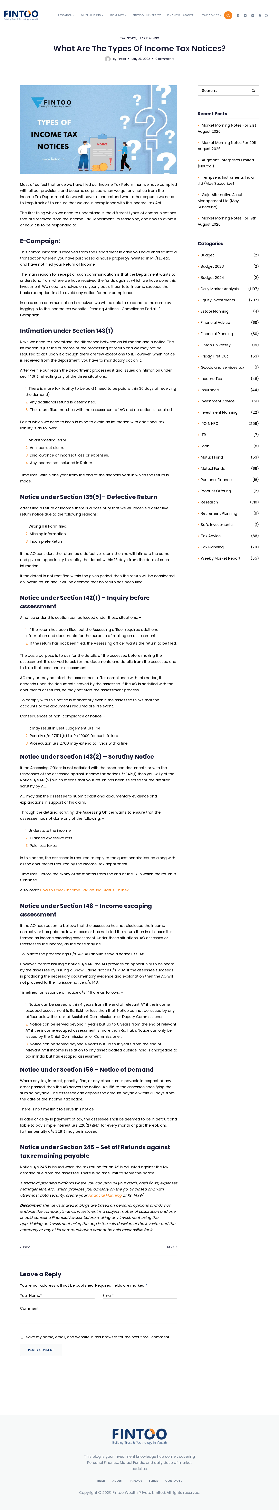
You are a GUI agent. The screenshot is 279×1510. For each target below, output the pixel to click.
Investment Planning (219, 412)
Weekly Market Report (220, 558)
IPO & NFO (209, 423)
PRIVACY (136, 1481)
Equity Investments (218, 300)
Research (209, 502)
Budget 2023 (212, 266)
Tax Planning (149, 38)
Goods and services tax (222, 367)
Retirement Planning (219, 513)
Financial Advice (215, 322)
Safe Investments (217, 524)
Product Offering (216, 490)
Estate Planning (215, 311)
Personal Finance (216, 479)
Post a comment (41, 1350)
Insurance (210, 389)
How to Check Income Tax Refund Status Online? (84, 890)
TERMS (153, 1481)
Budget (207, 255)
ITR (203, 434)
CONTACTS (173, 1481)
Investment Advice (217, 401)
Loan (205, 446)
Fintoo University (216, 344)
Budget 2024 (212, 277)
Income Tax (211, 378)
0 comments (164, 59)
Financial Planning (105, 1195)
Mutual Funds (213, 468)
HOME (101, 1481)
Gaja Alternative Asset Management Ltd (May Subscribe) (220, 200)
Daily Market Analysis (220, 288)
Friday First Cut (214, 356)
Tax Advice (128, 38)
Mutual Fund (212, 457)
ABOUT (117, 1481)
